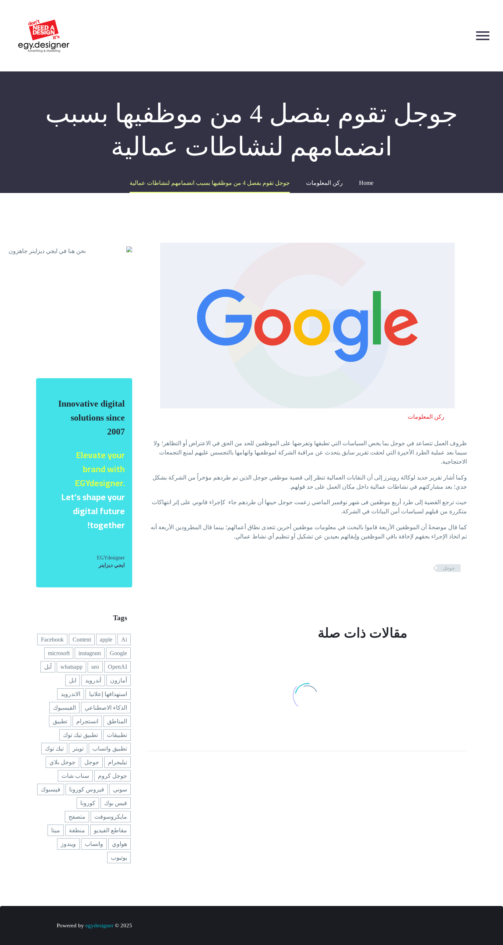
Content (82, 639)
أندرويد (93, 680)
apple (106, 639)
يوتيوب (119, 857)
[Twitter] (451, 590)
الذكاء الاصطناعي (106, 708)
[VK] (417, 926)
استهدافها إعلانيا (108, 694)
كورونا (87, 803)
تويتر (78, 748)
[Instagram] (436, 926)
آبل (48, 667)
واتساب (94, 844)
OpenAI (117, 667)
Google (118, 653)
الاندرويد (70, 694)
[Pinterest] (440, 590)
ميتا (55, 830)
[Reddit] (407, 590)
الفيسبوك (64, 708)
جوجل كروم (112, 776)
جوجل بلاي (62, 762)
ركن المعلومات (426, 417)
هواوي (119, 844)
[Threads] (388, 926)
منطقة (77, 830)
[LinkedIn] (418, 590)
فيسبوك (50, 789)
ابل (72, 680)
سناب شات (75, 776)
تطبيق (60, 721)
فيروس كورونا (86, 789)
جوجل (449, 568)
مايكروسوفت (110, 817)
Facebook (52, 639)
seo (95, 667)
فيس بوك (115, 803)
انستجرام (87, 721)
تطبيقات (117, 735)
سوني (120, 789)
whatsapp (71, 667)
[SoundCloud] (398, 926)
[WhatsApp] (407, 926)
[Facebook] (462, 590)
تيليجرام (117, 762)
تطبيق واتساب (109, 748)
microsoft (59, 653)
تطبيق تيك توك (80, 735)
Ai (124, 639)
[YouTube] (426, 926)
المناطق (117, 721)
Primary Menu (482, 35)
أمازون (118, 680)
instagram (89, 653)
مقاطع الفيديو (110, 830)
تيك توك (54, 748)
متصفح (76, 817)
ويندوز (68, 844)
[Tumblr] (429, 590)
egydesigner (99, 925)
